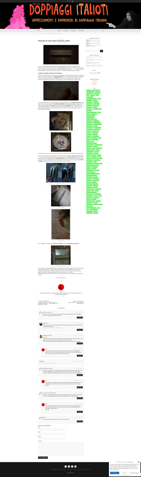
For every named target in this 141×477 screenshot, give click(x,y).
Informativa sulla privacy (127, 475)
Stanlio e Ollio (89, 199)
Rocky (92, 190)
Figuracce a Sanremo (97, 129)
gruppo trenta (89, 139)
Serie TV (100, 195)
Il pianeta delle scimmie (90, 144)
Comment (40, 440)
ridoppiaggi (89, 187)
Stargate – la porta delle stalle (95, 40)
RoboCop (88, 190)
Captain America (96, 103)
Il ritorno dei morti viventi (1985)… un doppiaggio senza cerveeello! (94, 46)
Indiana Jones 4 (95, 146)
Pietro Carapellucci (96, 180)
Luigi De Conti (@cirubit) (49, 393)
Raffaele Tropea (47, 335)
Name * (39, 427)
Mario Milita (88, 168)
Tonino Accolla (89, 211)
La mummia (99, 156)
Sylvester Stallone (89, 204)
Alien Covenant (92, 95)
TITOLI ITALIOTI (94, 209)
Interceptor (88, 148)
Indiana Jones (89, 146)
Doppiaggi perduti (89, 122)
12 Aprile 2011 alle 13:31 (79, 312)
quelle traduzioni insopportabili (92, 183)
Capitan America (89, 103)
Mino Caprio (97, 170)
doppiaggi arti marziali (91, 115)
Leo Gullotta (88, 158)
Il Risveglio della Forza (98, 144)
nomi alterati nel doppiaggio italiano (93, 173)
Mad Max (94, 161)
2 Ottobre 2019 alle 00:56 (79, 403)
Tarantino (95, 204)
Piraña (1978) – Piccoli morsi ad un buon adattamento (94, 56)
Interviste (73, 30)
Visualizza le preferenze (134, 472)
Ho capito (114, 472)
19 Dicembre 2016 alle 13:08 (78, 380)
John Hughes (96, 153)
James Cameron (90, 151)
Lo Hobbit (100, 158)
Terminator (100, 204)
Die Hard (99, 112)
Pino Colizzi (88, 182)
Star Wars (94, 199)
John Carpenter (89, 153)
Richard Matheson (89, 185)
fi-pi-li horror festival (89, 129)
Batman (99, 98)
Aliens (97, 95)
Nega (124, 472)
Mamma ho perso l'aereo (98, 163)
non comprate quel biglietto (91, 175)
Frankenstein (88, 132)
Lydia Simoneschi (89, 161)
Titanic (88, 209)
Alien (88, 95)
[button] (138, 462)
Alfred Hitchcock (96, 93)
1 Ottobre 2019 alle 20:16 (79, 392)
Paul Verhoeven (89, 180)
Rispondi (80, 317)
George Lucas (89, 134)
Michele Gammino (90, 170)
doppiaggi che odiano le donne (91, 119)
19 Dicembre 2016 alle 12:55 (78, 368)
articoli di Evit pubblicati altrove (91, 98)
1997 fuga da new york (96, 90)
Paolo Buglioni (89, 178)
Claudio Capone (89, 107)
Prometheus (94, 182)
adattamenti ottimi (90, 91)
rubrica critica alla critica (91, 192)
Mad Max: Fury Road (90, 163)
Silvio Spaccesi (97, 197)
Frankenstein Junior (95, 132)
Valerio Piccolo (95, 211)
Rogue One (96, 190)
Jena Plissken (96, 151)
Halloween (88, 141)
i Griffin (92, 141)
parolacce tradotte (95, 178)
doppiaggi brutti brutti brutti (90, 117)
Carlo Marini (89, 105)
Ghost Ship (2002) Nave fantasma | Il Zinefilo (47, 363)
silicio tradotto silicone (90, 197)
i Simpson (97, 149)
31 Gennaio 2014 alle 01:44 (78, 335)
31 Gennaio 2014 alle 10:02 (78, 349)
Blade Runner (95, 100)
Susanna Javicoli (95, 202)
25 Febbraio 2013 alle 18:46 (78, 323)
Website (39, 436)
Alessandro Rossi (90, 93)
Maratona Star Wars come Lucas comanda (92, 165)
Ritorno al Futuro (95, 187)
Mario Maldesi (94, 166)
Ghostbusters (95, 134)
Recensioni (65, 30)
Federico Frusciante (89, 127)
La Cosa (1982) (93, 156)
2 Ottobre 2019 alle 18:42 (79, 417)
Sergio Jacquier (89, 195)
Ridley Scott (96, 185)
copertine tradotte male (97, 108)
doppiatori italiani (97, 122)
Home (59, 30)
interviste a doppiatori (90, 149)
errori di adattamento (60, 277)
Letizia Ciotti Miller (94, 158)
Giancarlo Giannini (96, 136)
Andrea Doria (73, 69)
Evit (65, 42)
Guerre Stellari (95, 139)
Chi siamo (81, 30)
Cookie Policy (120, 475)
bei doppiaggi (89, 100)
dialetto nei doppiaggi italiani (91, 112)
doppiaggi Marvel (96, 120)
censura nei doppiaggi (95, 105)
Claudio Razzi (95, 107)
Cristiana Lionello (89, 110)
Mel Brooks (94, 168)
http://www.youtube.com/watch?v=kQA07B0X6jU (52, 327)
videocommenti (89, 212)
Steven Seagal (89, 202)
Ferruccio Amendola (97, 127)
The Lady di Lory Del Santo (91, 207)
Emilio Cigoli (89, 124)
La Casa (88, 156)
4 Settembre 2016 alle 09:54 (78, 361)
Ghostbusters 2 (89, 136)
